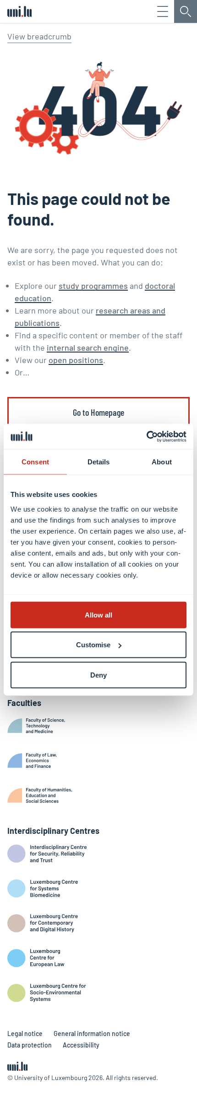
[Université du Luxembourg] (19, 11)
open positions (76, 360)
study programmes (93, 286)
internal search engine (88, 347)
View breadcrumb (39, 36)
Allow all (98, 614)
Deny (98, 674)
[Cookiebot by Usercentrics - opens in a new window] (146, 436)
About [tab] (162, 462)
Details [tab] (99, 462)
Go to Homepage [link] (98, 412)
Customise (93, 645)
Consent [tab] (35, 462)
